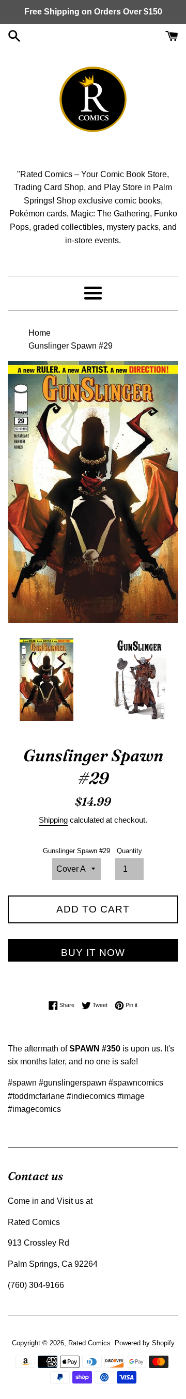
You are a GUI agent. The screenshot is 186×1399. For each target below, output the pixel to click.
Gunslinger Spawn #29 (76, 851)
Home (39, 332)
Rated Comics (89, 1343)
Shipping (53, 819)
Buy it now (93, 952)
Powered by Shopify (145, 1343)
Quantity (129, 851)
